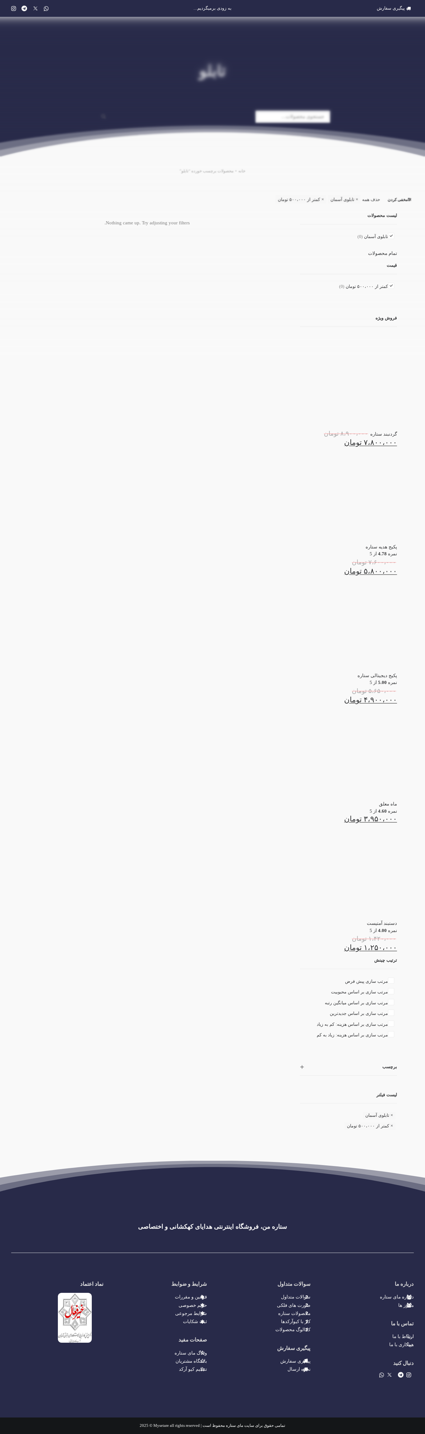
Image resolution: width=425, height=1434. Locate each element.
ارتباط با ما (403, 1336)
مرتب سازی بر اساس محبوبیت (359, 992)
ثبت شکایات (195, 1321)
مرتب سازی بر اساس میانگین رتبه (356, 1003)
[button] (13, 8)
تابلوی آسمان (342, 199)
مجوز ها (406, 1305)
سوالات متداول (296, 1296)
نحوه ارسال (299, 1369)
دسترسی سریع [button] (310, 24)
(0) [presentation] (360, 236)
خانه (241, 171)
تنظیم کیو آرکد (193, 1369)
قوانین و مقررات (191, 1296)
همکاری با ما (401, 1344)
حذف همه (371, 199)
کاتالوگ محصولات (293, 1329)
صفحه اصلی (393, 24)
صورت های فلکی (294, 1305)
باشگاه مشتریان (191, 1361)
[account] (36, 24)
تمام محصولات (382, 253)
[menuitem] (395, 8)
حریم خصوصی (193, 1305)
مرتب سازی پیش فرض (366, 981)
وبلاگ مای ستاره (191, 1352)
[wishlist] (26, 24)
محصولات (353, 24)
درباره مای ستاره (397, 1296)
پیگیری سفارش (391, 8)
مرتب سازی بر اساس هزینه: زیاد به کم (352, 1035)
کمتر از (299, 199)
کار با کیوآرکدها (296, 1321)
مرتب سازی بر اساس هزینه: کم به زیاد (352, 1024)
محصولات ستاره (294, 1313)
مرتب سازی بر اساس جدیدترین (359, 1013)
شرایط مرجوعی (191, 1313)
